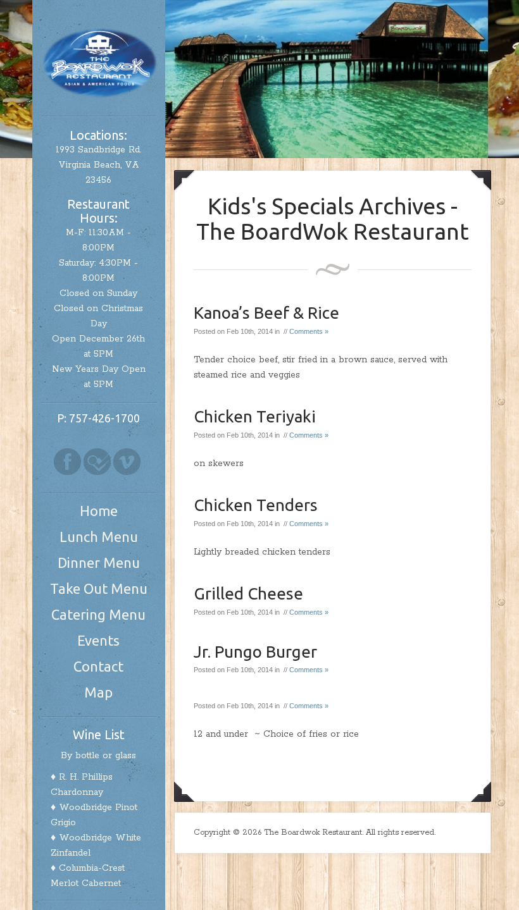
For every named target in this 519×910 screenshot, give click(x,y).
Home (99, 511)
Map (98, 692)
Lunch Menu (98, 536)
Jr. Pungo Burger (255, 652)
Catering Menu (98, 614)
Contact (98, 666)
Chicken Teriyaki (255, 416)
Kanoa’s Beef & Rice (266, 313)
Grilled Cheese (248, 593)
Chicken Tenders (256, 505)
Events (98, 640)
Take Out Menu (98, 588)
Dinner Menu (99, 562)
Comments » (308, 331)
